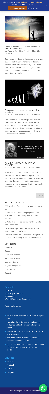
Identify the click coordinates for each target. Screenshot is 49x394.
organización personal (13, 265)
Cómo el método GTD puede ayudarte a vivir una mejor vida (22, 47)
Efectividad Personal (12, 255)
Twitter (9, 369)
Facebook (10, 365)
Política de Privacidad (13, 306)
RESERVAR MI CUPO (18, 8)
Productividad (37, 114)
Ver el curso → (33, 8)
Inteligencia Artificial (12, 258)
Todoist (8, 273)
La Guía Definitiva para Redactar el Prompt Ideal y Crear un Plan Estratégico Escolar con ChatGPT (25, 347)
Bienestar (8, 247)
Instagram (10, 372)
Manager (11, 167)
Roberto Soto (13, 51)
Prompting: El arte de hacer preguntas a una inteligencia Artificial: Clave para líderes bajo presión (22, 215)
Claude (7, 251)
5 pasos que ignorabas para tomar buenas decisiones (24, 111)
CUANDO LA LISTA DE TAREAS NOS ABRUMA (21, 164)
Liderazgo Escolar (12, 262)
